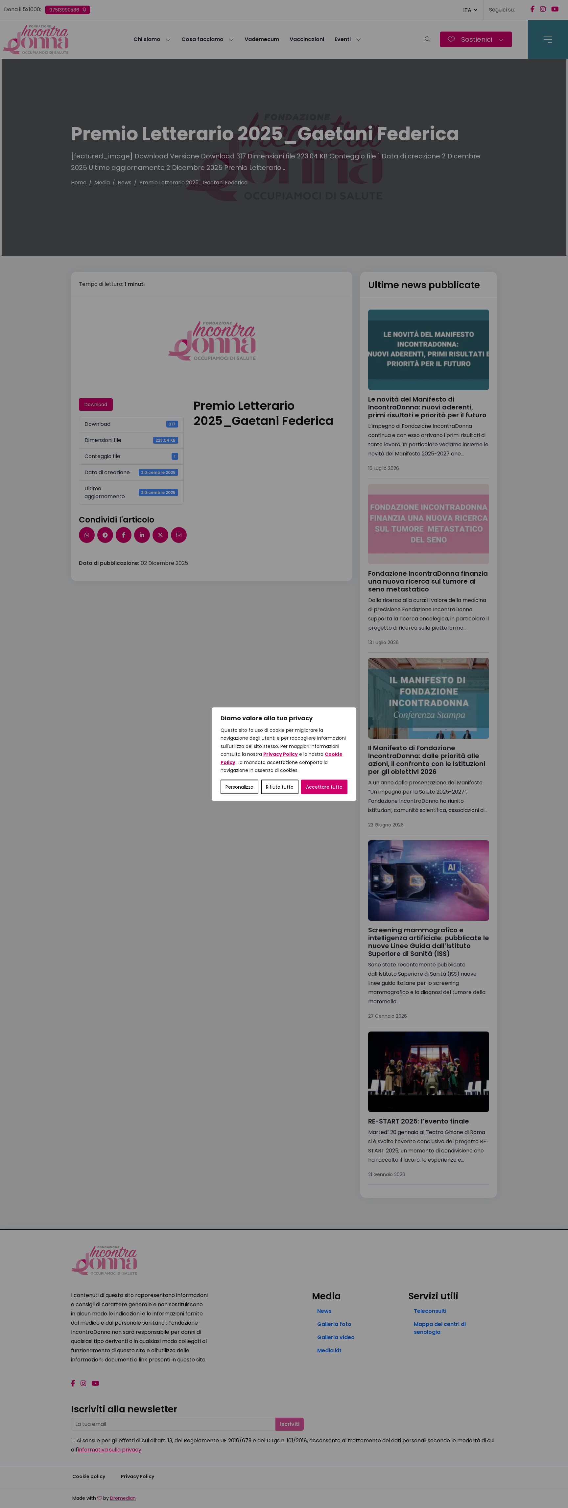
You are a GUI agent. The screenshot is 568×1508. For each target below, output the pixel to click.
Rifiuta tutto (280, 786)
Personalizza (239, 786)
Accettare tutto (324, 786)
